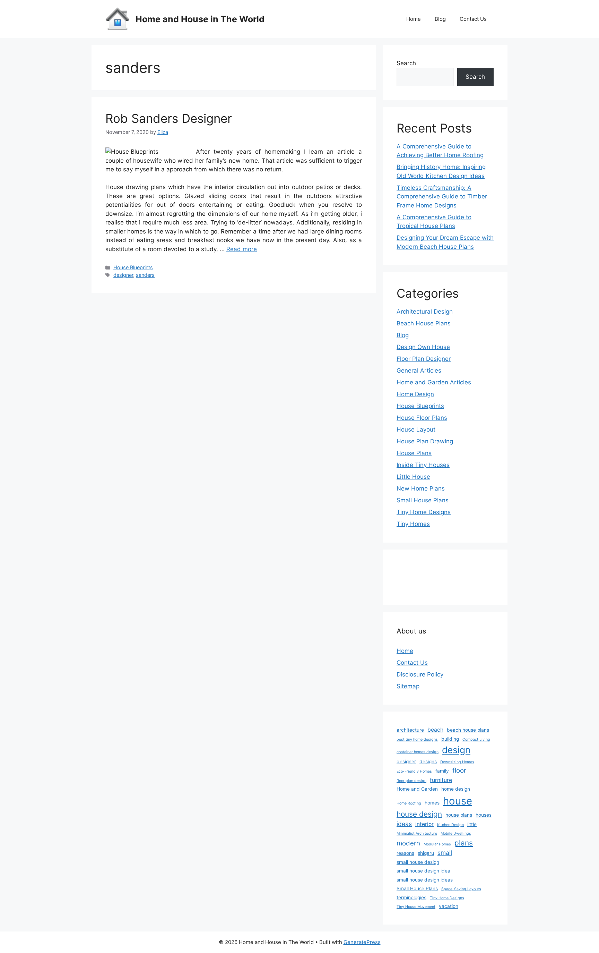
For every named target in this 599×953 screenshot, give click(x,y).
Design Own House (423, 346)
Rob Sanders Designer (168, 118)
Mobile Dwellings (456, 833)
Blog (440, 19)
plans (463, 843)
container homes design (418, 752)
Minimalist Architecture (417, 833)
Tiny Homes (413, 523)
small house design (418, 862)
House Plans (414, 453)
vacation (448, 906)
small (444, 852)
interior (424, 824)
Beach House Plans (424, 323)
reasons (405, 853)
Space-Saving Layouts (461, 889)
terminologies (411, 897)
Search (406, 63)
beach (435, 729)
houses (484, 815)
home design (455, 789)
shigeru (426, 853)
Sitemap (408, 686)
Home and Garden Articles (434, 382)
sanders (145, 275)
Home (413, 19)
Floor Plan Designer (424, 358)
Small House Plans (423, 500)
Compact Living (476, 739)
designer (123, 275)
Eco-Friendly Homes (414, 771)
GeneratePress (362, 942)
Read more (241, 249)
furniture (441, 780)
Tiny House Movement (416, 906)
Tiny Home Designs (424, 512)
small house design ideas (425, 880)
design (456, 749)
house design (419, 814)
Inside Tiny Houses (423, 464)
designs (428, 761)
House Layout (416, 429)
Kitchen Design (450, 825)
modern (408, 843)
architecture (410, 730)
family (442, 771)
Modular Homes (437, 844)
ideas (404, 823)
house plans (458, 815)
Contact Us (473, 19)
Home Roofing (409, 803)
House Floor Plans (422, 417)
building (450, 739)
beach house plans (468, 730)
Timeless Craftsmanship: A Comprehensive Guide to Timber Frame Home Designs (442, 196)
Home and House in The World (200, 19)
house (457, 801)
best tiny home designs (417, 739)
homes (432, 803)
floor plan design (411, 780)
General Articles (419, 370)
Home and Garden (417, 789)
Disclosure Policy (420, 674)
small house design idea (423, 871)
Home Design (415, 394)
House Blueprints (133, 267)
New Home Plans (421, 488)
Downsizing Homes (457, 762)
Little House (413, 476)
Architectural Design (425, 311)
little (472, 824)
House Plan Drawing (425, 441)
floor (459, 770)
